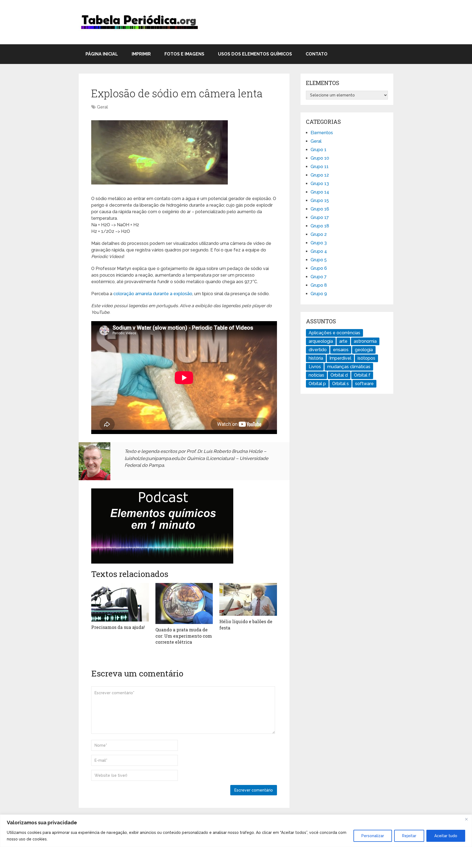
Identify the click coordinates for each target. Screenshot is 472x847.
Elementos (322, 132)
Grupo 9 (319, 293)
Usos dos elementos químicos (255, 54)
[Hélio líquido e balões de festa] (248, 599)
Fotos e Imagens (184, 54)
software (364, 383)
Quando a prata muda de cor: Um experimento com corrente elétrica (183, 636)
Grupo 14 (320, 192)
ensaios (341, 349)
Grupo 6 (319, 268)
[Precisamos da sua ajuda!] (120, 602)
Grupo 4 (319, 251)
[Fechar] (466, 819)
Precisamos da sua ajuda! (118, 627)
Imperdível (340, 358)
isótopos (366, 358)
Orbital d (339, 375)
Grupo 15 (320, 200)
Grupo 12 (320, 175)
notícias (316, 375)
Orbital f (362, 375)
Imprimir (141, 54)
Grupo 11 (320, 166)
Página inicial (101, 54)
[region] (236, 830)
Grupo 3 (319, 242)
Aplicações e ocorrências (334, 332)
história (316, 358)
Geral (102, 107)
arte (343, 341)
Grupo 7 (319, 276)
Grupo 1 (318, 149)
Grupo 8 (319, 285)
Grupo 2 (319, 234)
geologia (364, 349)
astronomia (365, 341)
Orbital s (340, 383)
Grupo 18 (320, 225)
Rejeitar (409, 836)
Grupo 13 (320, 183)
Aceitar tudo (445, 836)
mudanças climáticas (348, 366)
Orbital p (317, 383)
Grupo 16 (320, 209)
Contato (317, 54)
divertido (318, 349)
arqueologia (321, 341)
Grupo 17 (320, 217)
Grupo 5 (319, 259)
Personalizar (372, 836)
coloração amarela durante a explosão (152, 293)
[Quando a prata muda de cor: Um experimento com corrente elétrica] (184, 603)
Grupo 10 (320, 158)
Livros (315, 366)
